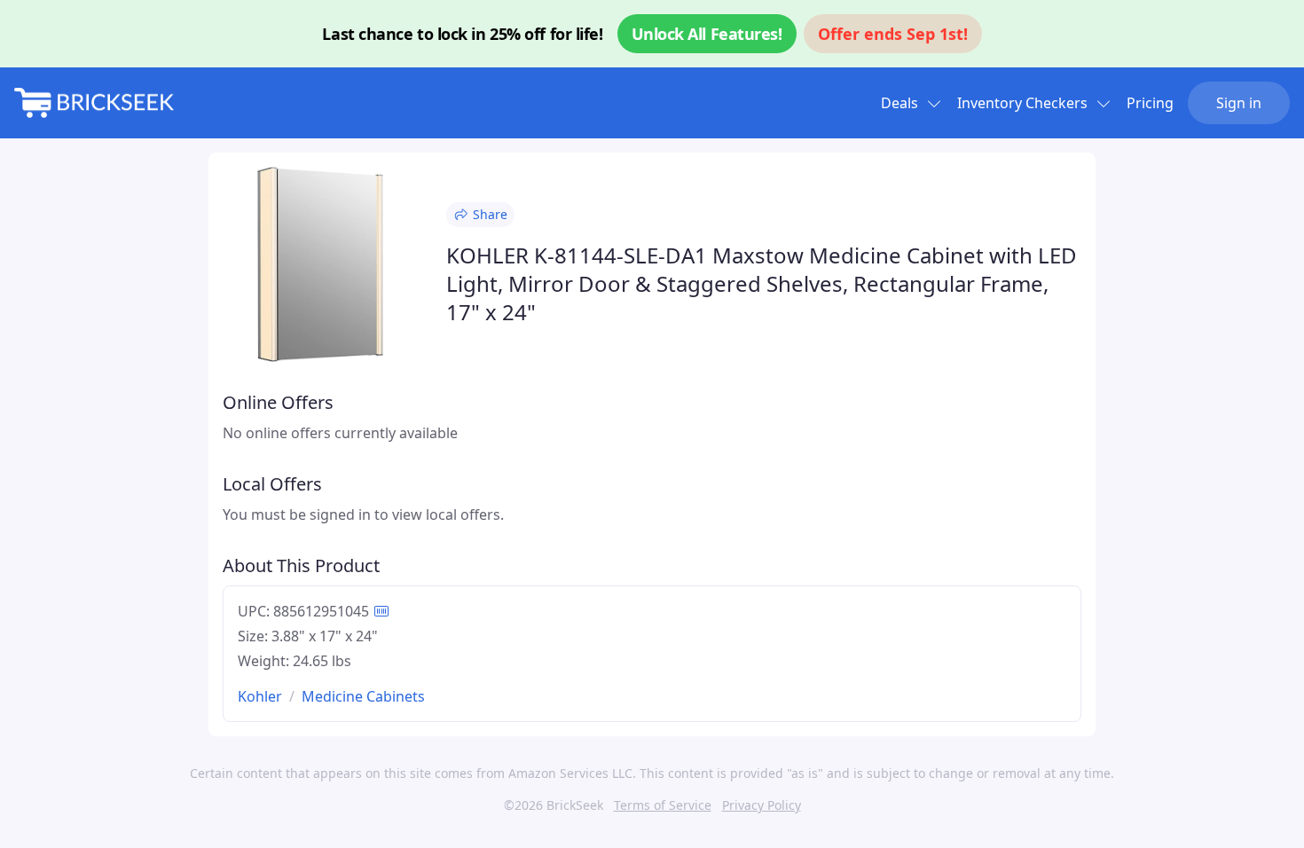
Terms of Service (662, 805)
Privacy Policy (761, 805)
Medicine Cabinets (363, 696)
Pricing (1150, 103)
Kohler (260, 696)
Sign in (1238, 103)
